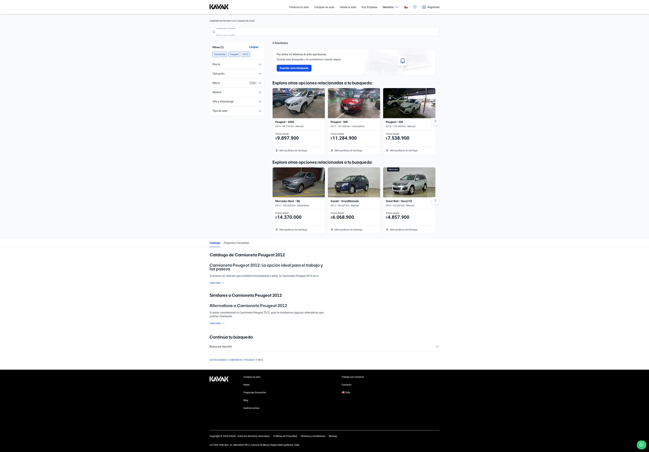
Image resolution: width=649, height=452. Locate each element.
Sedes (246, 384)
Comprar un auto (324, 7)
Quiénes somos (251, 408)
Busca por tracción (221, 346)
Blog (245, 400)
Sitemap (333, 436)
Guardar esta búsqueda (294, 68)
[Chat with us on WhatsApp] (642, 445)
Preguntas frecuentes (236, 243)
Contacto (346, 384)
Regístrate (433, 7)
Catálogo (215, 243)
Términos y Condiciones (313, 436)
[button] (219, 54)
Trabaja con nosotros (353, 377)
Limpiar (254, 47)
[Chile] (406, 7)
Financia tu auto (299, 7)
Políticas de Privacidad (285, 436)
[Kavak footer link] (219, 393)
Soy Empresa (369, 7)
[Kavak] (219, 7)
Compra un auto (251, 377)
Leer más (215, 282)
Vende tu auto (348, 7)
